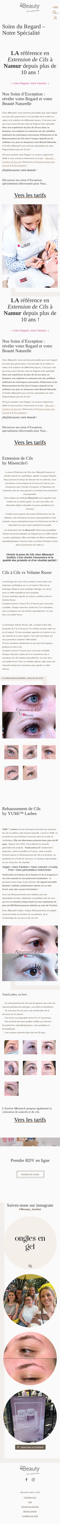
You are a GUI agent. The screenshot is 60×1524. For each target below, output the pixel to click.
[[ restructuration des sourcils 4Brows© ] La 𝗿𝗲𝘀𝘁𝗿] (30, 1358)
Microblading (20, 165)
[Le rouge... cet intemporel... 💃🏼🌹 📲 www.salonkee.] (30, 1243)
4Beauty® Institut (30, 7)
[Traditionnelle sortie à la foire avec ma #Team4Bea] (30, 1300)
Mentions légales (30, 1511)
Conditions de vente (30, 1516)
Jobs (30, 1502)
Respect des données (30, 1507)
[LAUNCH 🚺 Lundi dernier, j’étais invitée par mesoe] (30, 1416)
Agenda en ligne (30, 1174)
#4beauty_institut (30, 1209)
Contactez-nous (30, 1497)
